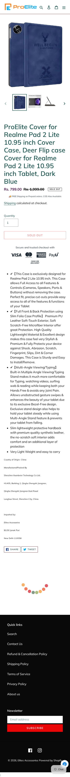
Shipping (10, 203)
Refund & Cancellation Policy (27, 654)
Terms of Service (18, 674)
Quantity (9, 215)
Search (12, 634)
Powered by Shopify (50, 760)
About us (13, 694)
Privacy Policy (16, 684)
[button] (65, 764)
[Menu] (64, 7)
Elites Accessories (28, 760)
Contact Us (14, 644)
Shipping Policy (18, 664)
